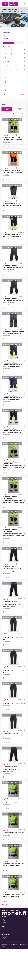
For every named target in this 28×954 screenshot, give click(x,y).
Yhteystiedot (4, 930)
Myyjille (3, 919)
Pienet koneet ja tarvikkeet (13, 82)
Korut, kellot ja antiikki (12, 74)
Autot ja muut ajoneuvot (12, 57)
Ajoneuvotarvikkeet (11, 49)
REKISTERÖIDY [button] (14, 4)
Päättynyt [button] (19, 43)
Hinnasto (3, 922)
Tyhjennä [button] (23, 94)
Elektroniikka (10, 61)
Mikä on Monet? (5, 929)
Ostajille (3, 920)
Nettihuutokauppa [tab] (7, 109)
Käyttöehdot (14, 944)
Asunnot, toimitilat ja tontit (13, 53)
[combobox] (14, 97)
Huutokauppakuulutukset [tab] (20, 109)
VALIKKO (24, 3)
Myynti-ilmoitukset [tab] (18, 113)
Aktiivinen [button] (8, 43)
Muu (8, 78)
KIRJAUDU (5, 4)
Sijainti (4, 94)
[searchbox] (3, 97)
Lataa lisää (4, 904)
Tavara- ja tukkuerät (11, 86)
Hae (4, 35)
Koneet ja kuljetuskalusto (13, 69)
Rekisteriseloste (23, 944)
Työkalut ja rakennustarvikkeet (14, 90)
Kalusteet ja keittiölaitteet (13, 65)
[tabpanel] (14, 510)
